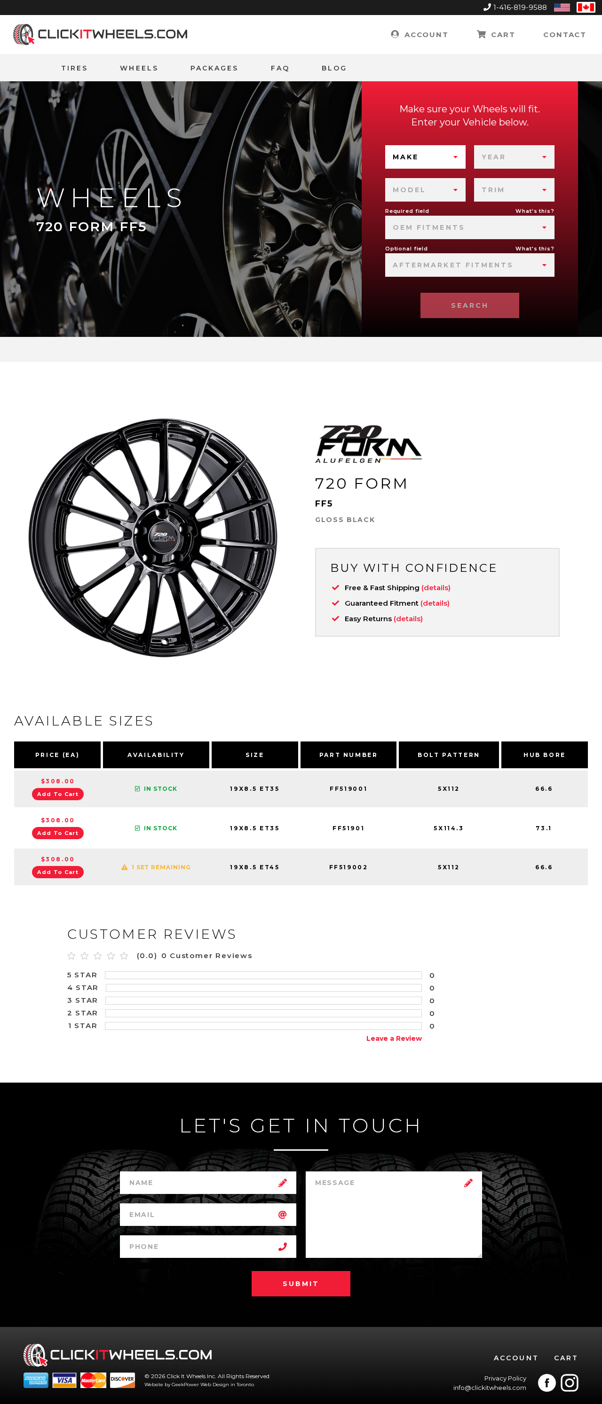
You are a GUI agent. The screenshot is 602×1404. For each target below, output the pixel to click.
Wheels (139, 68)
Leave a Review (394, 1038)
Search (470, 305)
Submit (301, 1283)
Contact (564, 34)
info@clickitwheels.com (489, 1387)
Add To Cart (58, 794)
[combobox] (425, 157)
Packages (214, 68)
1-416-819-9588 (520, 7)
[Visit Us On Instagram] (569, 1383)
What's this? (534, 211)
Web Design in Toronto (227, 1384)
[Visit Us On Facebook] (547, 1383)
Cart (501, 34)
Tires (74, 68)
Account (425, 34)
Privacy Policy (505, 1378)
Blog (334, 68)
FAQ (280, 68)
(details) (436, 587)
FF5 (324, 504)
